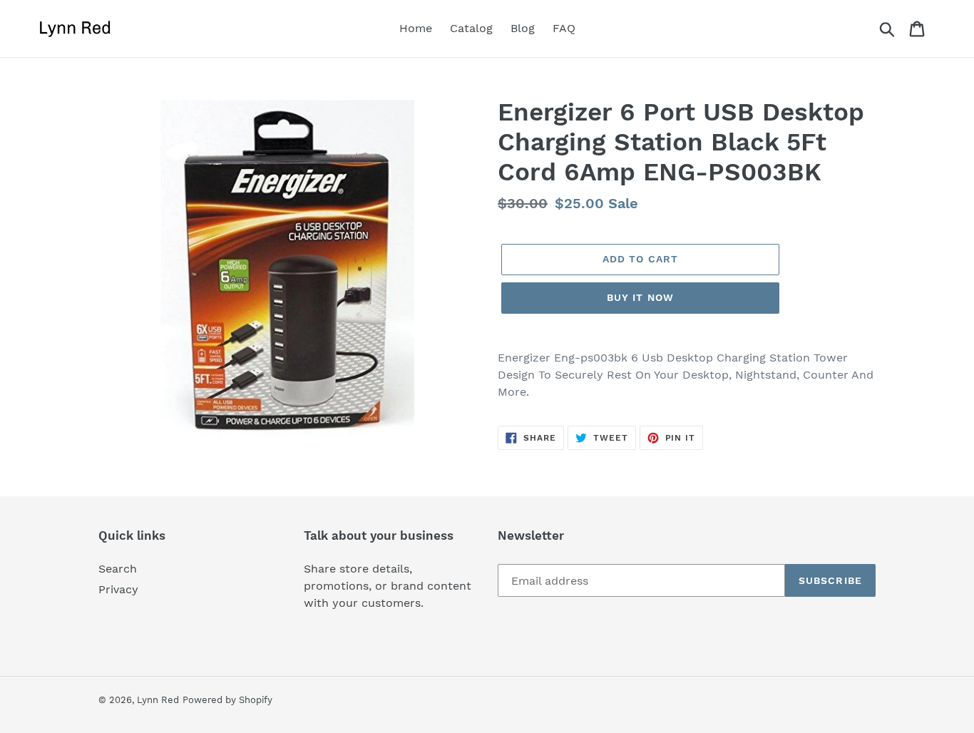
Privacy (118, 589)
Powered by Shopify (227, 699)
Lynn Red (158, 699)
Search (117, 568)
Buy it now (640, 297)
